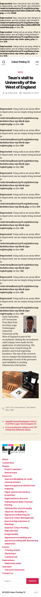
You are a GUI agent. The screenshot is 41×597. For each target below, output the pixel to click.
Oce (12, 407)
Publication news (13, 563)
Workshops (10, 553)
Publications (8, 560)
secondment (20, 407)
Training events (12, 550)
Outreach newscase (14, 570)
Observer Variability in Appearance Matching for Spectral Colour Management (19, 514)
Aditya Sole (12, 93)
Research (7, 476)
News (20, 72)
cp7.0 (7, 407)
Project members (13, 469)
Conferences (11, 557)
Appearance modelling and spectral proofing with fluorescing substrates (21, 540)
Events (5, 547)
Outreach (7, 567)
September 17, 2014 (30, 93)
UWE (12, 410)
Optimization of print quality (18, 508)
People (5, 466)
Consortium (8, 463)
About (5, 459)
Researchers (11, 472)
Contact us (7, 573)
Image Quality (11, 534)
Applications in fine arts (16, 498)
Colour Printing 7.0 (20, 62)
